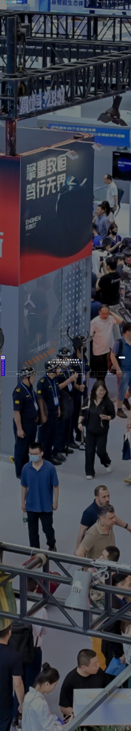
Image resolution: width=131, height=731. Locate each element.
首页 (97, 1)
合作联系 (119, 1)
